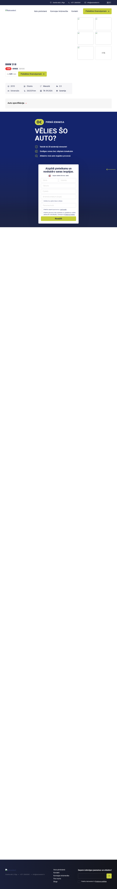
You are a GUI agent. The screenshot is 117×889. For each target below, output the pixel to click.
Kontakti (74, 11)
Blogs (55, 881)
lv (109, 2)
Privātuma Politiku (69, 214)
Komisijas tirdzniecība (59, 11)
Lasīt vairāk (63, 209)
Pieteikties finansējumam (96, 11)
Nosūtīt (58, 218)
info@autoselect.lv (93, 2)
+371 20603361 (76, 2)
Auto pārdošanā (40, 11)
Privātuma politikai (101, 881)
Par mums (57, 879)
